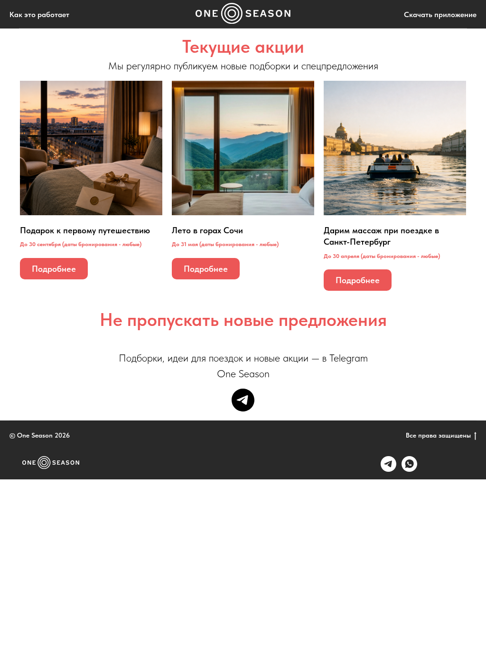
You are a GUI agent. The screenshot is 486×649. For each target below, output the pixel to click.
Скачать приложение (440, 14)
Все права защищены (438, 435)
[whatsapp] (409, 469)
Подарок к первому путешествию (85, 230)
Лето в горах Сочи (207, 230)
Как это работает (39, 14)
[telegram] (243, 400)
